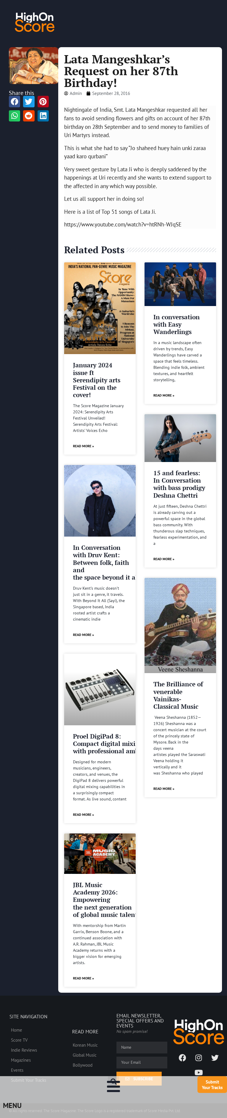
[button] (113, 1081)
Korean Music (85, 1045)
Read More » (83, 446)
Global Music (85, 1055)
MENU (12, 1105)
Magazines (21, 1060)
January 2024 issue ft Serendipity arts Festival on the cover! (96, 380)
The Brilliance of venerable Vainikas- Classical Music (178, 695)
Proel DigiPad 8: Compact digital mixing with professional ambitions (114, 743)
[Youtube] (198, 1072)
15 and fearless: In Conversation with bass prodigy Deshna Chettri (179, 484)
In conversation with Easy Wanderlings (176, 324)
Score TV (19, 1040)
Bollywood (83, 1065)
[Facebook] (182, 1057)
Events (17, 1070)
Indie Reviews (24, 1050)
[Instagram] (198, 1057)
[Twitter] (214, 1057)
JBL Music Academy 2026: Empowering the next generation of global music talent (105, 900)
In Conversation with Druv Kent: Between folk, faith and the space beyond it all (106, 562)
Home (16, 1030)
